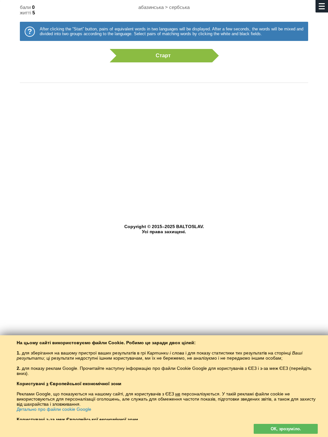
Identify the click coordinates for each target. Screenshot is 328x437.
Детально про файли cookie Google (54, 409)
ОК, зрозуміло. (286, 428)
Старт (163, 55)
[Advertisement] (164, 139)
